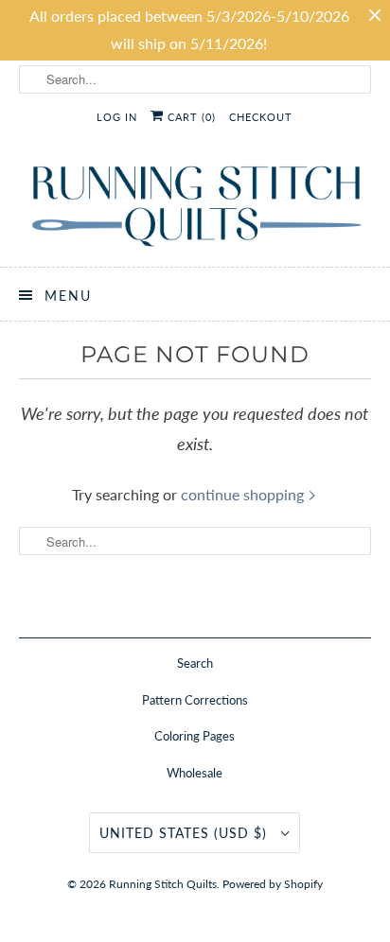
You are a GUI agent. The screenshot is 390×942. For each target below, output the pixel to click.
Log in (117, 117)
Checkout (260, 117)
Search (195, 663)
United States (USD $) (185, 833)
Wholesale (194, 772)
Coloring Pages (194, 735)
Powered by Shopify (272, 884)
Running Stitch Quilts (163, 884)
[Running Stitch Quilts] (194, 206)
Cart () (190, 117)
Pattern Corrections (195, 699)
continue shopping (244, 494)
